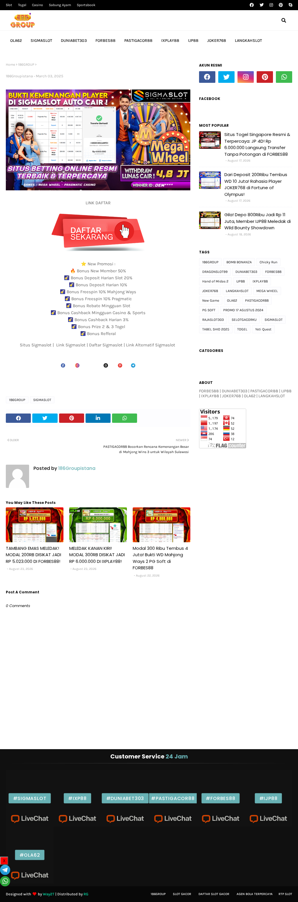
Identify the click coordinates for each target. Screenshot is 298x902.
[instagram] (271, 5)
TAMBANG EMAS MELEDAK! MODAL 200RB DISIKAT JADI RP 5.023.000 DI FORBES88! (33, 554)
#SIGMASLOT (30, 798)
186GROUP (26, 64)
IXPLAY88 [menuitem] (170, 40)
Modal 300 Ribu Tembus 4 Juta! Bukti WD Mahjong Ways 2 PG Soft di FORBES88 (160, 558)
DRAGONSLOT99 (215, 272)
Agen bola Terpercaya (255, 894)
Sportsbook (86, 5)
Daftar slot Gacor (213, 894)
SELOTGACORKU (244, 320)
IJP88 (240, 281)
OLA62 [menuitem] (16, 40)
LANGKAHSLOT (237, 291)
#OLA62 (29, 855)
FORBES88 (273, 272)
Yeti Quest (263, 329)
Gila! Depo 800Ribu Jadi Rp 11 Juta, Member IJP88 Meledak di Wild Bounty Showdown (257, 221)
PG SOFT (208, 310)
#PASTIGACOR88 (172, 798)
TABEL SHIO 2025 (215, 329)
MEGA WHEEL (267, 291)
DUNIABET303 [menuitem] (74, 40)
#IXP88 (77, 798)
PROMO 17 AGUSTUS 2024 (243, 310)
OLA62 (232, 300)
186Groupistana (19, 76)
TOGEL (242, 329)
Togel (22, 5)
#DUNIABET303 (125, 798)
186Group (158, 894)
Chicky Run (268, 262)
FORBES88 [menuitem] (105, 40)
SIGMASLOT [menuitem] (41, 40)
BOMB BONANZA (239, 262)
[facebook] (251, 5)
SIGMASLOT (42, 400)
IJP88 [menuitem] (193, 40)
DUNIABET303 (246, 272)
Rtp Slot (285, 894)
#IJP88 (268, 798)
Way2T (48, 894)
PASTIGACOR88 (257, 300)
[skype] (289, 5)
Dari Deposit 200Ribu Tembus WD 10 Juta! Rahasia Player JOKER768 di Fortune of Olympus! (255, 184)
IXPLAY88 (260, 281)
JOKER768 (210, 291)
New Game (210, 300)
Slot (9, 5)
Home (10, 64)
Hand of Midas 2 (215, 281)
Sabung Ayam (60, 5)
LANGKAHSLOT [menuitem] (248, 40)
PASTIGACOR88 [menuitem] (138, 40)
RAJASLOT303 (213, 320)
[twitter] (261, 5)
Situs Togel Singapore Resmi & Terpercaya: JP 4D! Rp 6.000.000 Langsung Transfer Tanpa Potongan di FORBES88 (257, 144)
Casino (37, 5)
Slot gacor (182, 894)
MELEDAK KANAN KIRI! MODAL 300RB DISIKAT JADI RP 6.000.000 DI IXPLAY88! (97, 554)
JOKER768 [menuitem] (216, 40)
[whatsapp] (284, 77)
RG (86, 894)
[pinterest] (280, 5)
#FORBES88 (220, 798)
